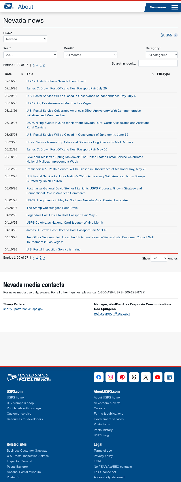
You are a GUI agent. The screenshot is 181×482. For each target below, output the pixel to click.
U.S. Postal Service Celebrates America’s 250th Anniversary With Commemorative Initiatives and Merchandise (83, 113)
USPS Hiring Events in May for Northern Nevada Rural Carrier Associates (77, 200)
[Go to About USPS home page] (29, 376)
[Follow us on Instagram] (110, 377)
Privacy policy (103, 456)
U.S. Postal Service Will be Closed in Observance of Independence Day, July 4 (81, 96)
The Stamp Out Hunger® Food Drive (52, 207)
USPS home (15, 397)
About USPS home (107, 397)
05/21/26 (11, 149)
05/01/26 (11, 200)
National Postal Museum (24, 472)
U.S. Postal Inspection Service (28, 456)
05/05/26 (11, 188)
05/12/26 (11, 169)
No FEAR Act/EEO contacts (113, 466)
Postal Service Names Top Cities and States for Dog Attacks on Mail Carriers (79, 142)
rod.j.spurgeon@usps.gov (112, 313)
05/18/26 (11, 157)
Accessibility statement (109, 477)
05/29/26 (11, 142)
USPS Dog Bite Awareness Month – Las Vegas (58, 103)
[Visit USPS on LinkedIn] (169, 377)
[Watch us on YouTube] (157, 377)
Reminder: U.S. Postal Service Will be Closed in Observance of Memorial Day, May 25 (86, 169)
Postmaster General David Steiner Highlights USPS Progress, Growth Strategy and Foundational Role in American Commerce (84, 191)
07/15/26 (11, 88)
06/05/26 (11, 134)
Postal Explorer (17, 466)
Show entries (160, 258)
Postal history (103, 430)
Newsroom (158, 7)
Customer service (19, 413)
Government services (109, 419)
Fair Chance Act (105, 472)
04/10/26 (11, 249)
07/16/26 (11, 81)
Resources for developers (25, 419)
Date (8, 74)
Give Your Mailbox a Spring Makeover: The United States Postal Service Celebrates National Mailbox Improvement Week (84, 159)
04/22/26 (11, 215)
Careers (99, 408)
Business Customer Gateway (27, 450)
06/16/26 (11, 103)
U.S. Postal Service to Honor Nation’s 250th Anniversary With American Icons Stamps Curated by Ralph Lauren (85, 178)
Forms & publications (108, 413)
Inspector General (19, 461)
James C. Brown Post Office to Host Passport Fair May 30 (66, 149)
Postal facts (102, 424)
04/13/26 (11, 230)
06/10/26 (11, 122)
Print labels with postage (24, 408)
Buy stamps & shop (20, 403)
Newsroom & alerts (107, 403)
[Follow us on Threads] (134, 377)
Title (29, 74)
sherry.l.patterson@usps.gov (23, 309)
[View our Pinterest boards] (122, 377)
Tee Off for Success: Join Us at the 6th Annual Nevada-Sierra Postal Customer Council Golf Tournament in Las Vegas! (90, 239)
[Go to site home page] (21, 6)
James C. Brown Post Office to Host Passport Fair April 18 (66, 230)
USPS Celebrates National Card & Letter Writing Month (64, 222)
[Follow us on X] (146, 377)
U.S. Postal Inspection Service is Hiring (53, 249)
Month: (69, 48)
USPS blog (101, 435)
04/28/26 (11, 207)
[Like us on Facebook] (99, 377)
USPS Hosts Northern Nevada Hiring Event (56, 81)
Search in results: (124, 63)
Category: (153, 48)
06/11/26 (11, 110)
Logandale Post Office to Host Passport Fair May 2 (61, 215)
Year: (7, 48)
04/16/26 (11, 222)
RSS (169, 35)
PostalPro (13, 477)
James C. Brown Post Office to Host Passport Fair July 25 (66, 88)
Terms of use (103, 450)
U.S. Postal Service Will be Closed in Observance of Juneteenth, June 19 (77, 134)
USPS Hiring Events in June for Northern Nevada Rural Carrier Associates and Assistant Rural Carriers (87, 125)
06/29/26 (11, 96)
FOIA (97, 461)
